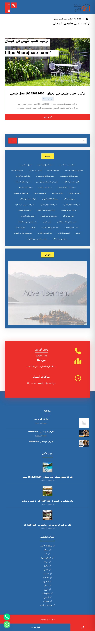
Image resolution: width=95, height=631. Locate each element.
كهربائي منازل (20, 227)
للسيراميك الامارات (64, 233)
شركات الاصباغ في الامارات (48, 205)
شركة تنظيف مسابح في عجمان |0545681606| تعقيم (47, 476)
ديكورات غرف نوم (57, 193)
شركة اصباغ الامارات (24, 210)
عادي (46, 569)
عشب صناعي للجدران (28, 216)
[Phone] (7, 617)
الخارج (46, 581)
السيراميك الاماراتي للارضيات (69, 176)
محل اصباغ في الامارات (44, 233)
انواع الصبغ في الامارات (23, 176)
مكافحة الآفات (46, 545)
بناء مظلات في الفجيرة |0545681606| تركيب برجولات (47, 500)
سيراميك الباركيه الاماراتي (50, 199)
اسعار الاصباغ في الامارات (45, 165)
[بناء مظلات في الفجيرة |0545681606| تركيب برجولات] (47, 491)
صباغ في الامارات (68, 216)
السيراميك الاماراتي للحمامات (45, 176)
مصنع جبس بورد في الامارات (23, 233)
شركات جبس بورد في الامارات (24, 205)
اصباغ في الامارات (25, 165)
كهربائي (33, 227)
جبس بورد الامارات (74, 193)
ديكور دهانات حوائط (40, 193)
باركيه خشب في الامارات (71, 182)
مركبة (46, 549)
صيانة (46, 561)
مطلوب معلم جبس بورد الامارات (37, 239)
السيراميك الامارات (17, 170)
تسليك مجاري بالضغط (26, 187)
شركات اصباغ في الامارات (28, 199)
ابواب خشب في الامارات (66, 165)
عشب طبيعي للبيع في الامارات (27, 222)
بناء (46, 553)
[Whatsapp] (7, 624)
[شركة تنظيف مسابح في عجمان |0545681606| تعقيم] (47, 467)
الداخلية (46, 577)
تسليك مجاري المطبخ (45, 187)
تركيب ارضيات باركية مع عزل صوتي (47, 182)
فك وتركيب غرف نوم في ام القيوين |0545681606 (47, 524)
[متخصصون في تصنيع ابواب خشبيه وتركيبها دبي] (81, 7)
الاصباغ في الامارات (53, 170)
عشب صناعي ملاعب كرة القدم (66, 222)
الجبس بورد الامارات (35, 170)
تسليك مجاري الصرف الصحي (67, 187)
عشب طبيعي (47, 222)
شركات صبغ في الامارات (68, 210)
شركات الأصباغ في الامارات (71, 205)
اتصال (46, 585)
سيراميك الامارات (69, 199)
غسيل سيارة (46, 557)
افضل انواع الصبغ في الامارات (74, 170)
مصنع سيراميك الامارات (60, 239)
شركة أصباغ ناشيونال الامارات (46, 210)
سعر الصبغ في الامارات (21, 193)
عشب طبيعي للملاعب (72, 227)
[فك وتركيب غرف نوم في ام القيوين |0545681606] (47, 515)
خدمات (46, 573)
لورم (46, 589)
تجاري (46, 565)
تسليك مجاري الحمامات (22, 182)
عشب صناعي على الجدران (48, 216)
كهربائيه (78, 233)
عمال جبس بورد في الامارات (50, 227)
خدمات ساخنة (46, 605)
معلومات (46, 593)
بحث (12, 140)
